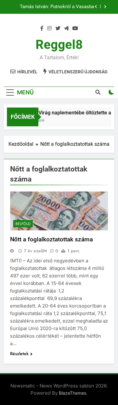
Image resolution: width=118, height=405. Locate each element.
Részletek (19, 353)
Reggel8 (59, 44)
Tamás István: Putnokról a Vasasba (57, 6)
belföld (23, 224)
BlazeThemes (72, 393)
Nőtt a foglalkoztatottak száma (51, 239)
